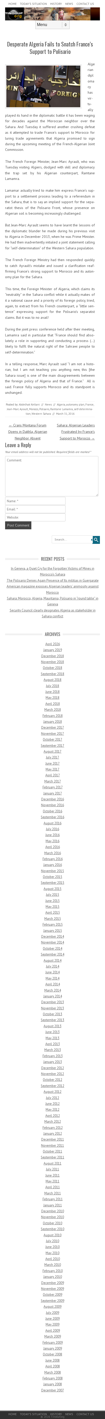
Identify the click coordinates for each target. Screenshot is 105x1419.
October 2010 (52, 1223)
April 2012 (52, 1116)
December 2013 (52, 1002)
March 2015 (52, 918)
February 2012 (53, 1128)
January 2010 (52, 1277)
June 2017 (52, 763)
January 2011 (52, 1205)
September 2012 (52, 1086)
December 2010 (52, 1211)
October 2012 (52, 1080)
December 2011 (52, 1139)
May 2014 (52, 978)
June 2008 (52, 1360)
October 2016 (52, 811)
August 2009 (52, 1306)
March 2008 (52, 1372)
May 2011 (52, 1181)
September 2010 (52, 1229)
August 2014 (52, 960)
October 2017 (52, 739)
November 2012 (52, 1074)
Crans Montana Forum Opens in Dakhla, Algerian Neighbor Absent (27, 431)
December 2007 (52, 1390)
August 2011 (52, 1163)
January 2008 (52, 1384)
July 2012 (52, 1098)
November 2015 (52, 871)
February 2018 (53, 716)
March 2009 (52, 1336)
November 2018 (52, 662)
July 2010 (52, 1241)
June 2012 (52, 1104)
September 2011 (52, 1157)
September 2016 (52, 817)
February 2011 (53, 1199)
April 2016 (52, 847)
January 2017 (52, 793)
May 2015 (52, 906)
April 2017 (52, 775)
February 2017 (53, 787)
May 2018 (52, 697)
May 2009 (52, 1324)
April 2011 (52, 1187)
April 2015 (52, 912)
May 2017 (52, 769)
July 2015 (52, 894)
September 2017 (52, 745)
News (69, 4)
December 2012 (52, 1068)
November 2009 (52, 1289)
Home (12, 4)
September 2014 (52, 954)
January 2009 (52, 1348)
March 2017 (52, 781)
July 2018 (52, 686)
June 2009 (52, 1318)
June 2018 (52, 692)
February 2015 (53, 924)
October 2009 (52, 1294)
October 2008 (52, 1354)
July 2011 (52, 1169)
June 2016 (52, 835)
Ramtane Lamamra (61, 409)
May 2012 (52, 1109)
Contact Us (85, 4)
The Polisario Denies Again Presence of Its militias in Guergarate (53, 580)
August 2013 (52, 1026)
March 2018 (52, 709)
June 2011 (52, 1175)
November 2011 (52, 1145)
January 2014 (52, 996)
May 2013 (52, 1038)
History (56, 4)
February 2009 (53, 1342)
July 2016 (52, 829)
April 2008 (52, 1366)
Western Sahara (41, 413)
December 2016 (52, 799)
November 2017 (52, 733)
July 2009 (52, 1313)
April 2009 (52, 1330)
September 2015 (52, 882)
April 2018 (52, 704)
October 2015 (52, 877)
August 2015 (52, 889)
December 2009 (52, 1283)
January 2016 (52, 865)
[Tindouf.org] (52, 19)
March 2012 (52, 1121)
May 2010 (52, 1253)
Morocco (33, 409)
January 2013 (52, 1062)
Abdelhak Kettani (29, 404)
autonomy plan (75, 404)
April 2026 (52, 644)
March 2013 (52, 1050)
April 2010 (52, 1259)
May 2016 (52, 841)
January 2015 (52, 930)
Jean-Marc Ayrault (17, 409)
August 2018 (52, 680)
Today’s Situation (33, 4)
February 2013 (53, 1056)
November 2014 (52, 942)
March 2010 (52, 1265)
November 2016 (52, 805)
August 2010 (52, 1235)
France (89, 404)
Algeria (61, 404)
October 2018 (52, 668)
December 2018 (52, 656)
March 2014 (52, 990)
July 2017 (52, 757)
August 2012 (52, 1092)
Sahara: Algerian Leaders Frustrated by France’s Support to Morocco (76, 431)
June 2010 (52, 1247)
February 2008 (53, 1378)
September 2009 (52, 1301)
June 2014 (52, 972)
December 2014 (52, 936)
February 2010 (53, 1271)
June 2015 (52, 901)
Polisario (44, 409)
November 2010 (52, 1217)
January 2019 (52, 650)
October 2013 (52, 1014)
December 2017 (52, 727)
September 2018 (52, 674)
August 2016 (52, 823)
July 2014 (52, 966)
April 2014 (52, 984)
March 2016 (52, 853)
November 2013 (52, 1008)
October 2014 (52, 948)
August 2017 (52, 751)
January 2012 (52, 1133)
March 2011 (52, 1193)
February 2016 (53, 859)
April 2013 (52, 1044)
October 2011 (52, 1151)
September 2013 (52, 1020)
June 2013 (52, 1032)
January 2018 (52, 721)
